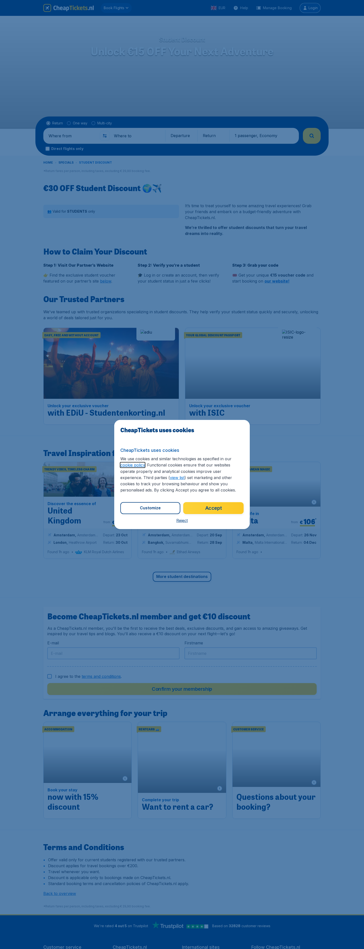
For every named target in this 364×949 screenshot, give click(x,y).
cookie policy (132, 464)
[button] (182, 520)
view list (177, 477)
